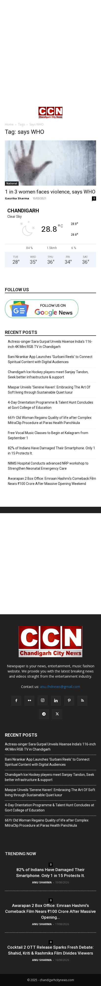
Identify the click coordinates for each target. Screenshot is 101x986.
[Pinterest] (69, 701)
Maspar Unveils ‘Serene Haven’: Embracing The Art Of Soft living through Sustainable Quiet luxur (49, 389)
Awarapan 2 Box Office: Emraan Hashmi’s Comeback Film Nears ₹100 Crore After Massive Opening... (50, 911)
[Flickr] (29, 701)
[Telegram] (44, 714)
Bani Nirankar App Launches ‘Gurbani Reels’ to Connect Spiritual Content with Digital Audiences (50, 359)
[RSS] (82, 701)
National (11, 183)
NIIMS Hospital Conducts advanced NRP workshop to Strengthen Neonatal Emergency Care (48, 465)
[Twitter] (57, 714)
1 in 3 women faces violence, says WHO (50, 192)
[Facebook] (16, 701)
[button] (8, 112)
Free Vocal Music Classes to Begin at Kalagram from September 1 (48, 435)
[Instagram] (43, 700)
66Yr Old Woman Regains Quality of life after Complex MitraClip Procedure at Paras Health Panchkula (49, 420)
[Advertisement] (50, 53)
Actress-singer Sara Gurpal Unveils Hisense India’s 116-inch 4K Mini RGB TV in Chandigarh (50, 344)
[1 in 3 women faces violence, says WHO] (50, 163)
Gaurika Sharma (17, 198)
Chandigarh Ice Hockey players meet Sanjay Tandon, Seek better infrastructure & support (48, 374)
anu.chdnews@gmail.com (60, 686)
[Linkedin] (56, 701)
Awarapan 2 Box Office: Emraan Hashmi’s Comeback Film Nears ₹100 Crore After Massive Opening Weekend (52, 481)
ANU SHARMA (42, 882)
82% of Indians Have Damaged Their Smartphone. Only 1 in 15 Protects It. (51, 450)
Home (9, 124)
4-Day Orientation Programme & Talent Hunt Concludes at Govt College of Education (50, 405)
